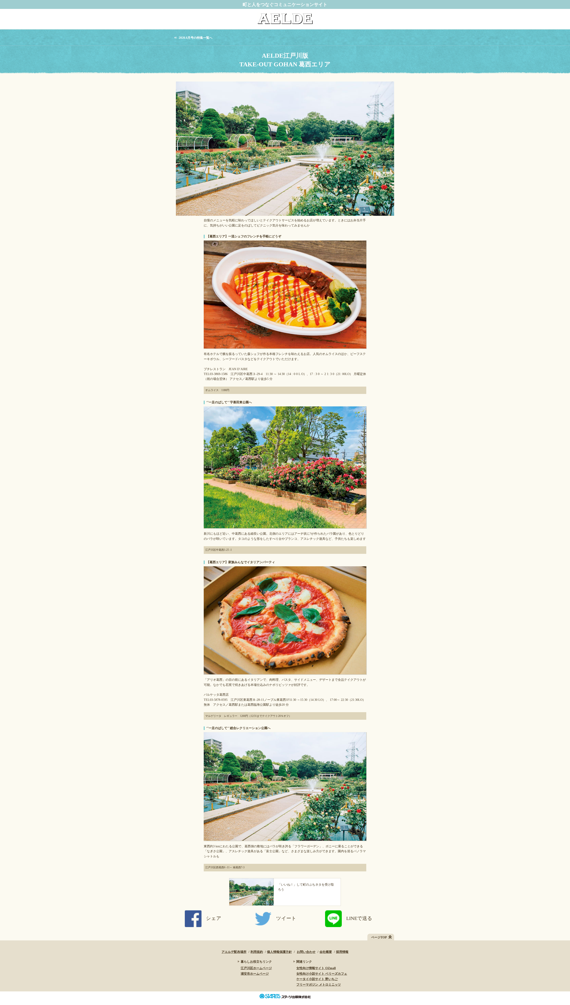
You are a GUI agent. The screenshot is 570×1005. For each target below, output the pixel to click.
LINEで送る (359, 918)
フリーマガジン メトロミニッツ (318, 984)
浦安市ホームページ (255, 973)
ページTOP (379, 937)
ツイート (286, 918)
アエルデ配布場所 (234, 952)
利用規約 (256, 952)
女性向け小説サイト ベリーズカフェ (321, 973)
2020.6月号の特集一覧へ (195, 37)
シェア (213, 918)
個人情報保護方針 (279, 952)
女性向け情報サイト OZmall (316, 968)
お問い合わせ (306, 952)
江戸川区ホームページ (256, 968)
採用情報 (342, 952)
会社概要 (326, 952)
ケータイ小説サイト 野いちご (317, 979)
